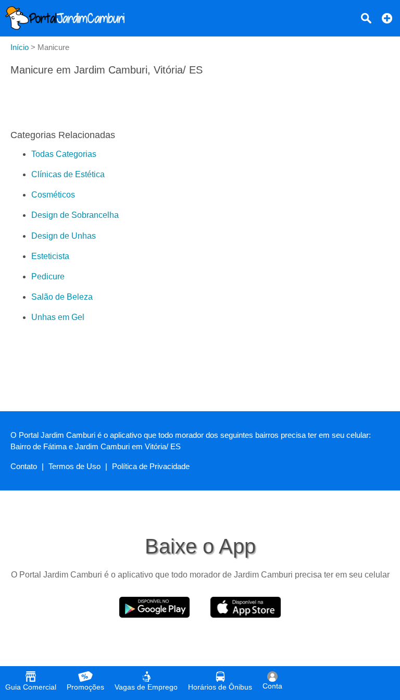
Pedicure (48, 276)
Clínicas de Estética (68, 174)
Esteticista (50, 256)
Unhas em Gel (57, 317)
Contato (23, 466)
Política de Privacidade (151, 466)
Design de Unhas (63, 235)
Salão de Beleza (62, 296)
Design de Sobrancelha (75, 215)
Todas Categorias (63, 154)
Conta (272, 686)
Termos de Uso (74, 466)
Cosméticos (53, 194)
